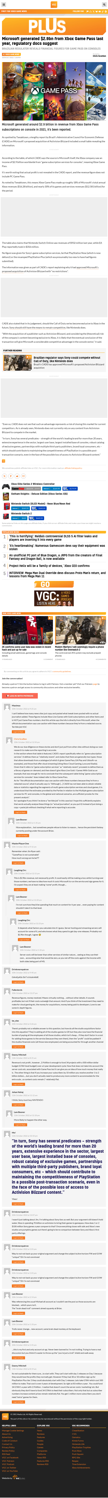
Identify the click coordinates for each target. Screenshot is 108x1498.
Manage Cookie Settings (13, 1430)
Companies (42, 1450)
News (39, 1430)
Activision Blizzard (59, 141)
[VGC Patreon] (88, 11)
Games (40, 1447)
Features (41, 1437)
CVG (74, 1434)
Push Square (77, 1454)
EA (100, 242)
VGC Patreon (8, 1461)
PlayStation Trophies (81, 1447)
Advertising (7, 1437)
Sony (28, 253)
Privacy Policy (8, 1447)
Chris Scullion (99, 56)
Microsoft (18, 141)
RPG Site (76, 1457)
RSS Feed (6, 1454)
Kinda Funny (78, 1440)
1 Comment (48, 659)
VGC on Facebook (10, 1457)
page (95, 684)
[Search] (104, 4)
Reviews (41, 1434)
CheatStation (78, 1430)
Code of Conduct (9, 1440)
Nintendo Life (78, 1444)
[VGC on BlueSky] (97, 11)
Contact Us (7, 1444)
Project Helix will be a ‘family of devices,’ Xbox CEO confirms (49, 566)
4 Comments (101, 659)
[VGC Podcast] (91, 11)
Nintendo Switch (37, 242)
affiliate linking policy (73, 468)
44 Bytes (19, 1477)
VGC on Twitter (9, 1467)
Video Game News (12, 54)
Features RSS (43, 1461)
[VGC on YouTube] (100, 11)
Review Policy (8, 1450)
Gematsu (76, 1437)
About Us (6, 1434)
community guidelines (62, 671)
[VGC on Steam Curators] (106, 11)
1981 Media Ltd (18, 1414)
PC (11, 176)
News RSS (41, 1457)
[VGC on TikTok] (103, 11)
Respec (75, 1461)
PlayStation (75, 253)
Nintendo (75, 327)
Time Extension (79, 1464)
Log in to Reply (18, 732)
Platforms (41, 1454)
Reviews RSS (42, 1464)
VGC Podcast (8, 1464)
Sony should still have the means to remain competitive (37, 327)
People (40, 1444)
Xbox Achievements (81, 1467)
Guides (40, 1440)
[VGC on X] (94, 11)
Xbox (82, 158)
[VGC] (54, 4)
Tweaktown (22, 137)
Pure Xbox (77, 1450)
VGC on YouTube (10, 1471)
